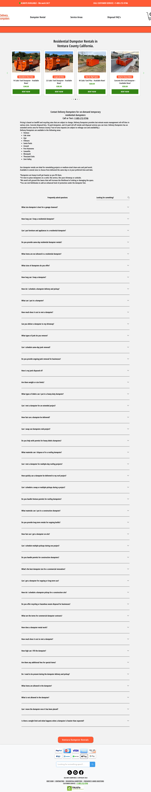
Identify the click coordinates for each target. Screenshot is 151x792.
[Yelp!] (69, 772)
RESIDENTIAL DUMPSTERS (74, 781)
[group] (75, 73)
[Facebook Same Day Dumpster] (81, 772)
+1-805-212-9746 (80, 118)
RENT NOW (50, 781)
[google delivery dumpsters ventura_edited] (75, 772)
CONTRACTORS (59, 781)
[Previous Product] (7, 73)
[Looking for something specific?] (92, 764)
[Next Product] (143, 73)
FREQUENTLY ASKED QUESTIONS (94, 781)
